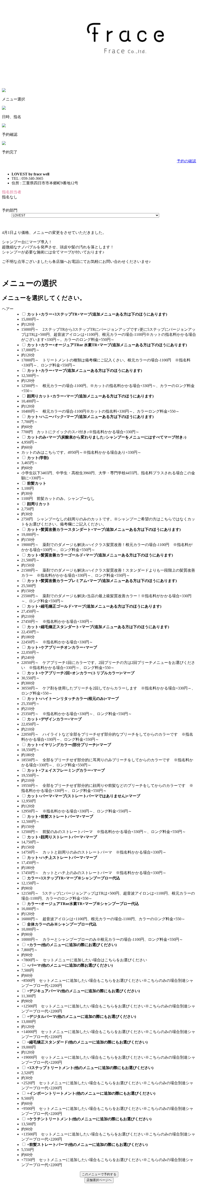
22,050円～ (30, 652)
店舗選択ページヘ (99, 1180)
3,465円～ (29, 463)
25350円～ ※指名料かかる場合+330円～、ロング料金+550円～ (76, 714)
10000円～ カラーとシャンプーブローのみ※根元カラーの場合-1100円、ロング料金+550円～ (102, 939)
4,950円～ (29, 442)
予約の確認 (186, 161)
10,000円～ (30, 929)
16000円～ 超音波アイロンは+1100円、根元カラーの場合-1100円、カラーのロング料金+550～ (103, 919)
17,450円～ (30, 863)
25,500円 (28, 586)
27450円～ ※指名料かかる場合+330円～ (57, 621)
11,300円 (28, 996)
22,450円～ (30, 632)
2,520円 (27, 1073)
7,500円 (27, 970)
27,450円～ (30, 611)
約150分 (28, 540)
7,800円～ (29, 950)
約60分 (27, 427)
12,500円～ (30, 375)
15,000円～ (30, 319)
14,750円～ (30, 842)
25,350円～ (30, 704)
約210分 (28, 616)
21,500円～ (30, 560)
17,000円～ (30, 350)
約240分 (28, 657)
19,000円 (28, 1047)
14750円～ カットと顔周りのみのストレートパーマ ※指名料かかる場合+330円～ (93, 852)
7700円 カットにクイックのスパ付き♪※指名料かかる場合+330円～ (80, 432)
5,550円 (27, 1150)
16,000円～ (30, 909)
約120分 (28, 324)
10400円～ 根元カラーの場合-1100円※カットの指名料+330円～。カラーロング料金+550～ (100, 411)
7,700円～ (29, 422)
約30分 (27, 493)
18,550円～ (30, 750)
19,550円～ (30, 775)
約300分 (28, 683)
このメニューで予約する (99, 1174)
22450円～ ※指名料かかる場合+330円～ (57, 642)
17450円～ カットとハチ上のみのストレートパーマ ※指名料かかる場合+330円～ (93, 873)
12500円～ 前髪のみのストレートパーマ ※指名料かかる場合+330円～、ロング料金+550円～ (103, 832)
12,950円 (28, 801)
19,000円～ (30, 534)
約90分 (27, 888)
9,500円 (27, 1098)
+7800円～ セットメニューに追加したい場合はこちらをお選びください (84, 960)
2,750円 (27, 509)
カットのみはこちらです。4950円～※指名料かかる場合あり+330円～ (81, 452)
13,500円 (28, 1124)
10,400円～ (30, 401)
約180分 (28, 637)
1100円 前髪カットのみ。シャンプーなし (60, 498)
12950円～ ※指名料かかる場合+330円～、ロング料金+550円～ (76, 811)
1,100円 (27, 488)
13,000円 (28, 1022)
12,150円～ (30, 883)
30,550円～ (30, 678)
